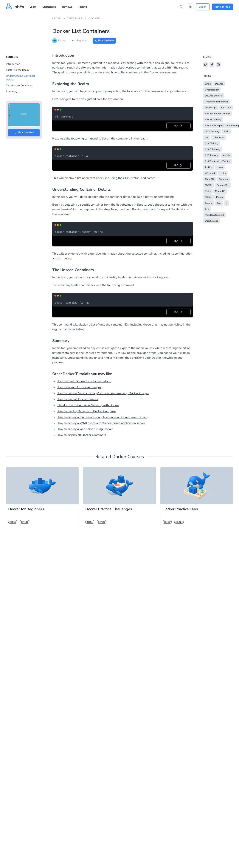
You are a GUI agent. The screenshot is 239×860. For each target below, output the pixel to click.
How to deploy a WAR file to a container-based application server (101, 423)
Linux (208, 83)
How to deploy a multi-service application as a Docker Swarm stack (102, 417)
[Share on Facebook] (211, 64)
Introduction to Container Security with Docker (88, 405)
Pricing (82, 7)
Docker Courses (128, 457)
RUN (177, 125)
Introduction (13, 64)
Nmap (220, 167)
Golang (208, 202)
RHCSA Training (213, 119)
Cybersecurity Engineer (216, 101)
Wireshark (210, 173)
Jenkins (208, 167)
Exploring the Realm (18, 70)
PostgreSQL (223, 185)
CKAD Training (212, 149)
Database (223, 179)
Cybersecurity (212, 89)
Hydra (223, 173)
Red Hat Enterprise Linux (217, 113)
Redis (208, 191)
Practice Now (106, 40)
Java (219, 202)
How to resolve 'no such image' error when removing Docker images (103, 393)
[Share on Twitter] (205, 64)
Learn (33, 7)
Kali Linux (226, 107)
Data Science (211, 220)
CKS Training (211, 155)
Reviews (67, 7)
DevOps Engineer (213, 95)
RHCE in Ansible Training (217, 161)
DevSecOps (211, 107)
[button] (190, 7)
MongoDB (220, 191)
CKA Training (211, 143)
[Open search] (181, 7)
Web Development (214, 214)
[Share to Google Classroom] (218, 64)
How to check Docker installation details (84, 381)
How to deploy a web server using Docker (85, 429)
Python (220, 197)
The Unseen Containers (19, 85)
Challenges (49, 7)
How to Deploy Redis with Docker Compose (86, 411)
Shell (226, 131)
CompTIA (210, 179)
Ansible (226, 155)
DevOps (219, 83)
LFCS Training (212, 131)
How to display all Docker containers (81, 435)
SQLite (208, 197)
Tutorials (75, 18)
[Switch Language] (190, 7)
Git (206, 137)
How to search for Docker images (79, 387)
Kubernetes (218, 137)
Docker (94, 18)
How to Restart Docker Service (77, 399)
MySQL (208, 185)
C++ (207, 208)
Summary (11, 91)
